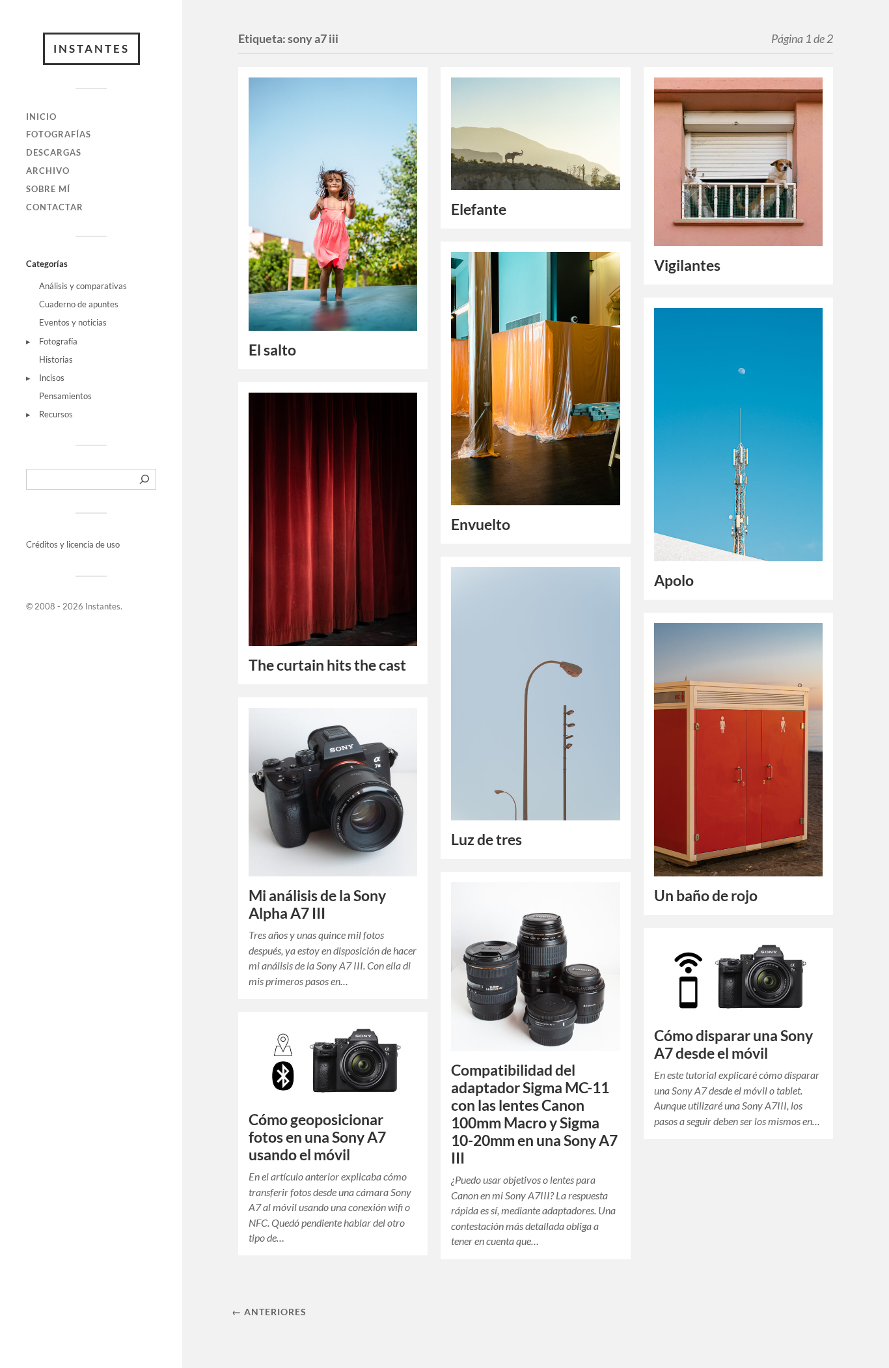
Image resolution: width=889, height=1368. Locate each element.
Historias (56, 359)
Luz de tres (486, 839)
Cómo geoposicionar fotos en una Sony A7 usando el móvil (317, 1137)
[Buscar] (144, 479)
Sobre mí (48, 189)
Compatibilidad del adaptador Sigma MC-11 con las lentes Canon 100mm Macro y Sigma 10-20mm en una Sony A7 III (534, 1114)
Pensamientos (65, 396)
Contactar (54, 207)
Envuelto (480, 524)
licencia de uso (93, 544)
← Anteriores (269, 1311)
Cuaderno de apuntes (78, 304)
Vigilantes (687, 265)
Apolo (674, 580)
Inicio (41, 116)
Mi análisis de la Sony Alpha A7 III (317, 904)
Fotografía (58, 341)
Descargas (53, 152)
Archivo (48, 170)
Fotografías (58, 134)
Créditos (43, 544)
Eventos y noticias (73, 322)
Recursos (56, 414)
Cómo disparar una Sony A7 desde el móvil (733, 1044)
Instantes (91, 48)
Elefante (478, 209)
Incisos (51, 377)
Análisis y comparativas (83, 286)
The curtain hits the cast (327, 665)
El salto (272, 350)
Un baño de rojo (706, 895)
